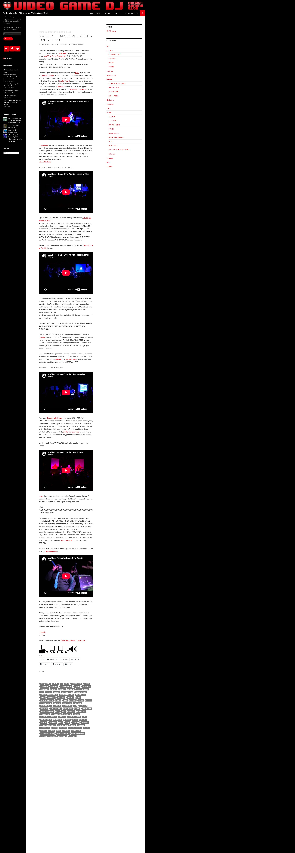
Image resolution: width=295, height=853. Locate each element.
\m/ (42, 683)
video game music (63, 733)
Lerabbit (42, 337)
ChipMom (61, 86)
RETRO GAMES (114, 92)
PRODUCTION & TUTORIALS (119, 150)
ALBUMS (112, 117)
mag (63, 711)
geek (65, 700)
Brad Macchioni (82, 689)
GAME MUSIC (49, 32)
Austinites (44, 686)
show (73, 725)
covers (56, 692)
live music (83, 706)
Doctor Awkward (66, 695)
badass (77, 686)
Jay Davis (57, 703)
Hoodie (43, 632)
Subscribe (8, 39)
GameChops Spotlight (116, 137)
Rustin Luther (63, 725)
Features (109, 71)
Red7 (77, 72)
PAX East (43, 722)
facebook (51, 697)
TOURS (111, 67)
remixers (76, 722)
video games (62, 736)
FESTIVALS (112, 59)
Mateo (76, 714)
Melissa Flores (51, 551)
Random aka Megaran (56, 418)
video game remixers (48, 736)
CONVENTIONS (114, 54)
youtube (73, 736)
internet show (46, 703)
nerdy (75, 719)
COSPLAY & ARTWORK (117, 83)
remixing (85, 722)
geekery (73, 700)
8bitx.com (81, 640)
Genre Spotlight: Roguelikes (11, 91)
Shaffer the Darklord (71, 432)
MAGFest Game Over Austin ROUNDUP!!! (66, 37)
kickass (57, 706)
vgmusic (66, 730)
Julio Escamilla (46, 706)
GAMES (58, 700)
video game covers (47, 733)
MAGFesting (57, 714)
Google (88, 700)
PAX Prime (53, 722)
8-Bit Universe (66, 540)
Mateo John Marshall (48, 717)
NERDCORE (113, 146)
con (42, 692)
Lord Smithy (87, 708)
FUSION (111, 129)
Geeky (81, 700)
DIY (107, 46)
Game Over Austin (47, 700)
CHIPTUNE (113, 121)
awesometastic (66, 686)
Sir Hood (81, 725)
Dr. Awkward (44, 145)
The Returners (71, 359)
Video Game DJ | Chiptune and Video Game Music (26, 13)
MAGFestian (81, 711)
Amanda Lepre (76, 683)
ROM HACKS (113, 96)
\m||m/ (48, 683)
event (43, 697)
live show (44, 708)
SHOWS (68, 32)
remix (67, 722)
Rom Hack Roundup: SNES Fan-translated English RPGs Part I (14, 120)
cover (49, 692)
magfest (71, 711)
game (78, 697)
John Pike (78, 703)
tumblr (86, 728)
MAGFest (63, 53)
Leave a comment (77, 44)
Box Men (62, 689)
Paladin (83, 719)
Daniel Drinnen (67, 692)
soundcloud (45, 728)
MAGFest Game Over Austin (55, 56)
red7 (60, 722)
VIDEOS (109, 166)
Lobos (77, 708)
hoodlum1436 (62, 44)
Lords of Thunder (47, 75)
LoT (57, 711)
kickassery (67, 706)
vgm (58, 730)
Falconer (61, 697)
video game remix (78, 733)
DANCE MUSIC (114, 125)
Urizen (41, 496)
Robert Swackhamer (68, 640)
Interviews (110, 104)
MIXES (111, 141)
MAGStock (67, 714)
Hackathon (110, 100)
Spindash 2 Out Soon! (9, 95)
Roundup (109, 158)
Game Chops (111, 75)
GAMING (107, 13)
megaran (62, 717)
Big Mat (53, 689)
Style (108, 162)
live (75, 706)
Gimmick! (59, 359)
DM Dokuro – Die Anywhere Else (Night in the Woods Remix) (12, 102)
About (91, 13)
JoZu (108, 108)
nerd (84, 717)
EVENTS (117, 13)
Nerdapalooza (46, 719)
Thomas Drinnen (75, 728)
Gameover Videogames (78, 89)
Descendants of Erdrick (49, 695)
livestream (68, 708)
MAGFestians (45, 714)
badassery (86, 686)
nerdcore (57, 719)
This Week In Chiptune (131, 13)
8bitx (67, 683)
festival (70, 697)
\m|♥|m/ (55, 683)
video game (76, 730)
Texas (55, 728)
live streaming (56, 708)
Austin (87, 683)
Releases (112, 154)
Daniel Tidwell (64, 81)
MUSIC (98, 13)
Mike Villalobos (74, 717)
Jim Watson (67, 703)
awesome (54, 686)
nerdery (67, 719)
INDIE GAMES (114, 88)
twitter (43, 730)
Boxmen (71, 689)
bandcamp (44, 689)
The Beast (63, 728)
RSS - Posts (8, 58)
